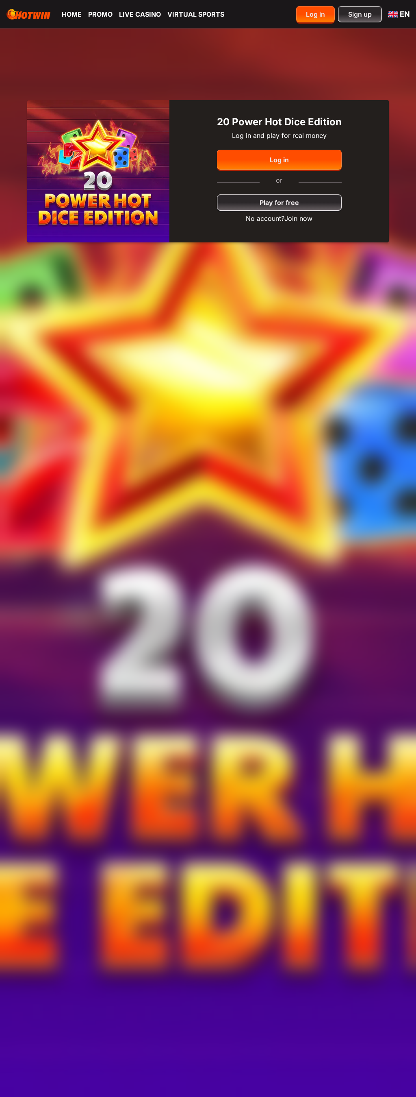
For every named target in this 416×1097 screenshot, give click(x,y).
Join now (298, 218)
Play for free (279, 202)
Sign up (360, 14)
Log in (315, 14)
